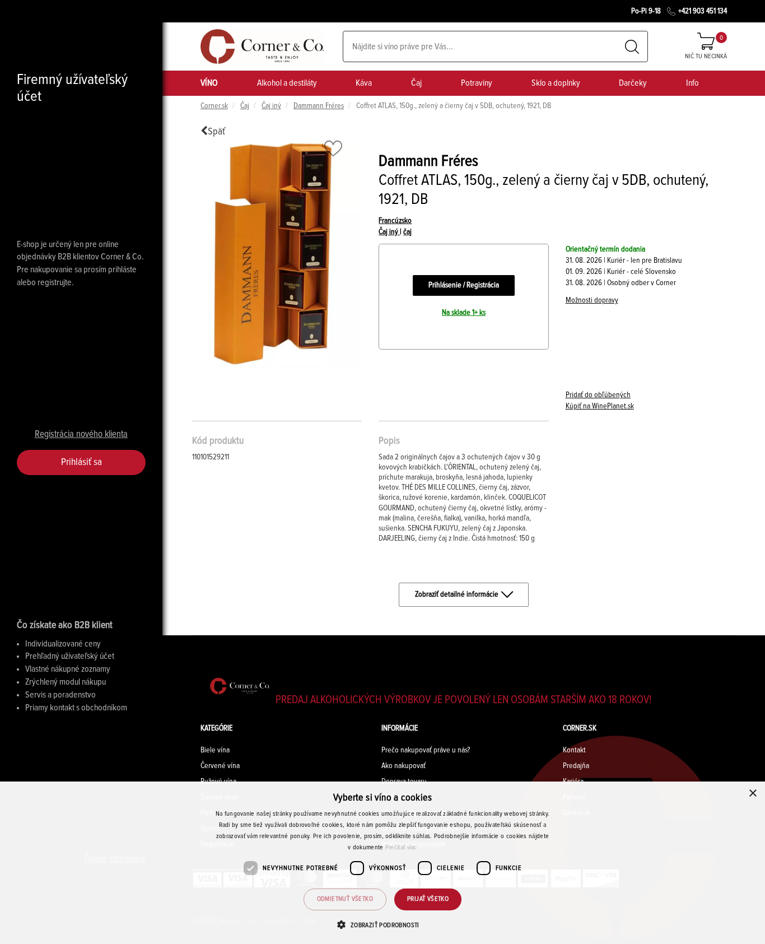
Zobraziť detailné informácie (456, 594)
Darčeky (633, 82)
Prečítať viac (401, 847)
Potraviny (476, 82)
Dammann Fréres (318, 106)
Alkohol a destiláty (287, 82)
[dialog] (382, 863)
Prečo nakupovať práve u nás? (425, 750)
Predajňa (576, 766)
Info (692, 82)
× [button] (752, 793)
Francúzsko (395, 221)
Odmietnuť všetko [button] (345, 899)
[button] (382, 925)
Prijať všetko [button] (428, 899)
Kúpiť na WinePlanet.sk (600, 406)
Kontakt (574, 750)
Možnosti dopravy (592, 300)
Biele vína (215, 750)
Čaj (416, 82)
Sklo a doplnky (555, 82)
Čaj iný (271, 106)
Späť (216, 132)
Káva (364, 82)
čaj (407, 232)
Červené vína (220, 766)
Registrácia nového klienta (81, 434)
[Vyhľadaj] (632, 46)
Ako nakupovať (403, 766)
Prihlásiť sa (81, 462)
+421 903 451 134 (702, 11)
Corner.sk (214, 106)
